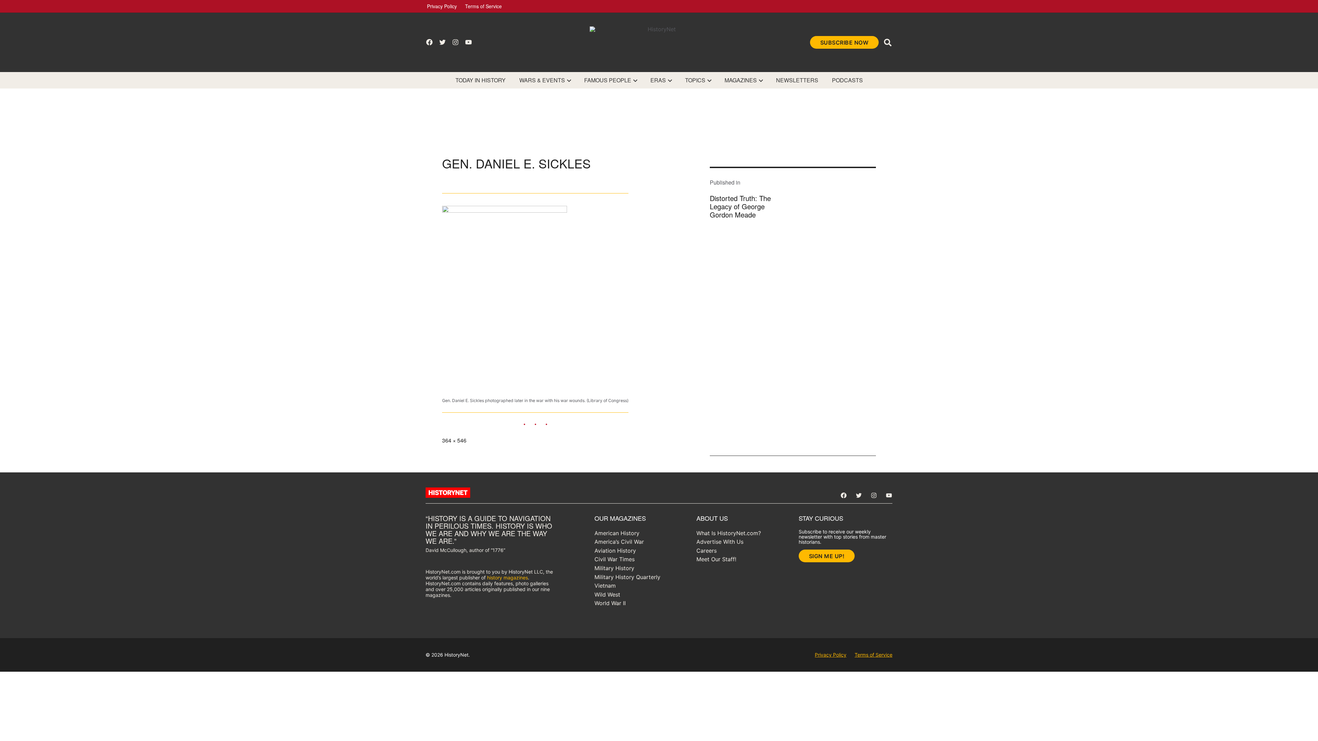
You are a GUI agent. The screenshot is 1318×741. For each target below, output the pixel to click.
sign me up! (827, 556)
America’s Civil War (619, 541)
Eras (658, 80)
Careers (706, 550)
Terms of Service (483, 6)
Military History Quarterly (627, 577)
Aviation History (615, 550)
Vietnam (605, 585)
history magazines (507, 577)
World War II (610, 603)
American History (616, 533)
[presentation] (569, 80)
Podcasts (847, 80)
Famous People (607, 80)
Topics (695, 80)
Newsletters (797, 80)
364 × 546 (454, 440)
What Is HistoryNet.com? (728, 533)
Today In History (480, 80)
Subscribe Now (844, 42)
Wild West (607, 594)
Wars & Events (542, 80)
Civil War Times (614, 559)
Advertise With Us (719, 541)
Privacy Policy (442, 6)
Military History (614, 568)
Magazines (741, 80)
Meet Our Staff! (716, 559)
